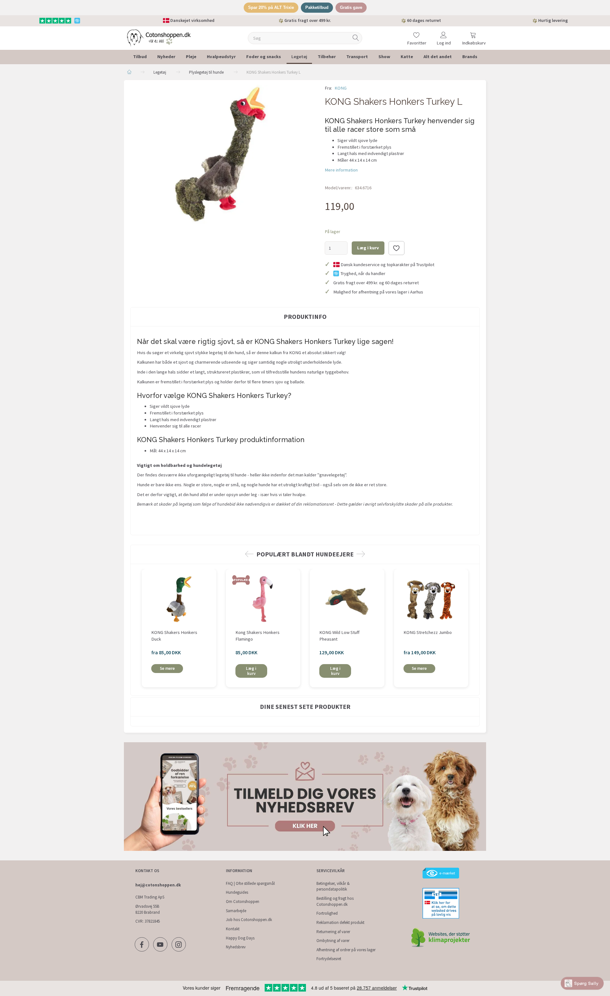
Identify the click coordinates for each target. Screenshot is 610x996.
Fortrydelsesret (328, 958)
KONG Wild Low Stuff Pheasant (339, 635)
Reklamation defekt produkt (340, 922)
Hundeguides (237, 892)
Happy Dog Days (240, 938)
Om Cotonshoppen (242, 901)
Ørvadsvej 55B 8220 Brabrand (147, 909)
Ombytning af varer (332, 940)
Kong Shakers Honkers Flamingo (257, 635)
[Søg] (356, 38)
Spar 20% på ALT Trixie (271, 7)
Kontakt (233, 929)
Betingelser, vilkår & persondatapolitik (333, 886)
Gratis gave (351, 7)
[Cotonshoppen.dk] (159, 37)
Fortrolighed (327, 913)
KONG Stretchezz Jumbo (427, 632)
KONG (341, 88)
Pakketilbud (317, 7)
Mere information (341, 170)
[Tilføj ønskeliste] (396, 248)
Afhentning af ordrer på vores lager (346, 949)
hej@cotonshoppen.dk (158, 885)
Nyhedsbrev (236, 947)
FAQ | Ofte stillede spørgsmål (250, 883)
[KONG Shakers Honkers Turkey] (222, 154)
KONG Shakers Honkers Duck (174, 635)
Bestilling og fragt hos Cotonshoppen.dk (335, 901)
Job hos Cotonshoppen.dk (249, 919)
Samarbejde (236, 910)
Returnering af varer (333, 931)
